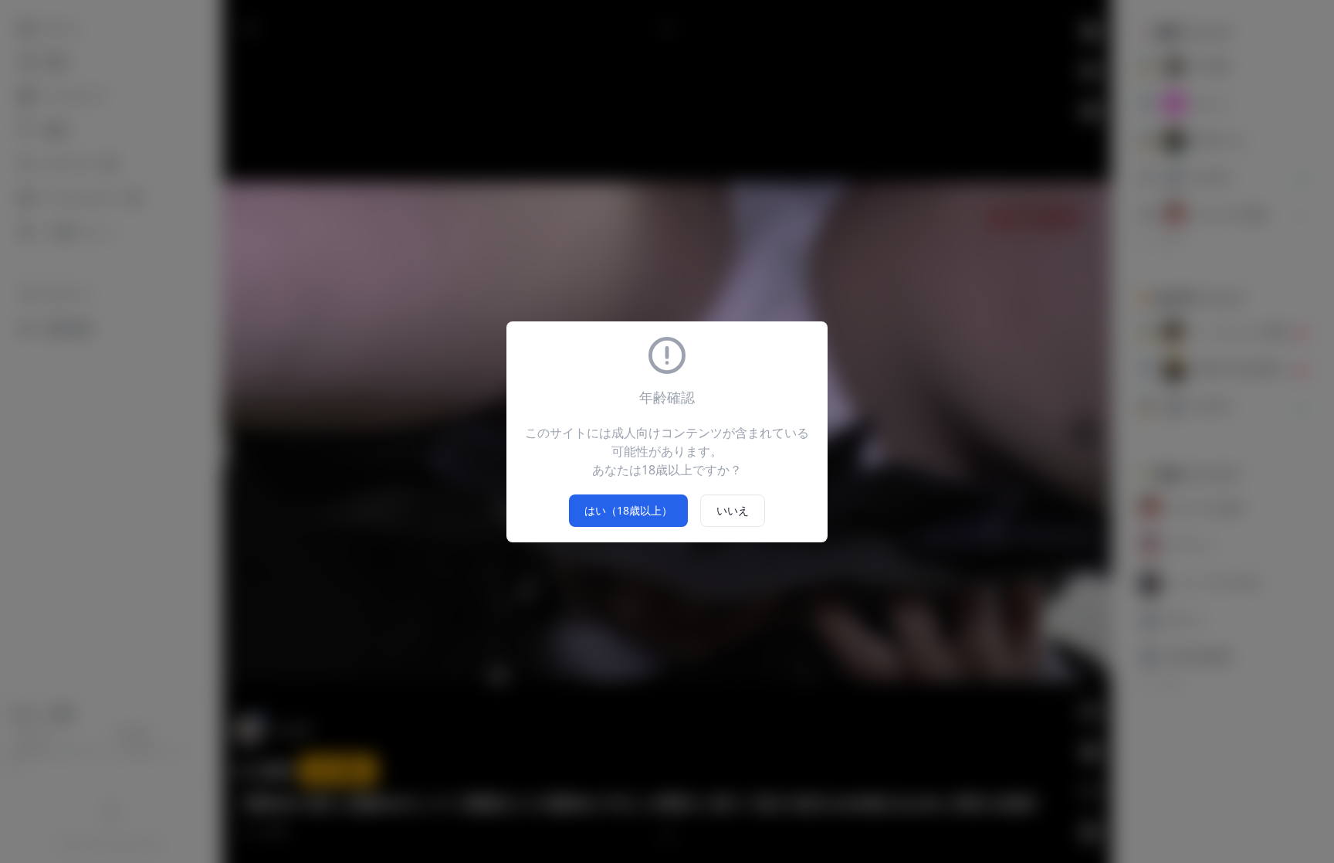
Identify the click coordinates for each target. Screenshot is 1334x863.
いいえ (732, 510)
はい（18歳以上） (628, 510)
